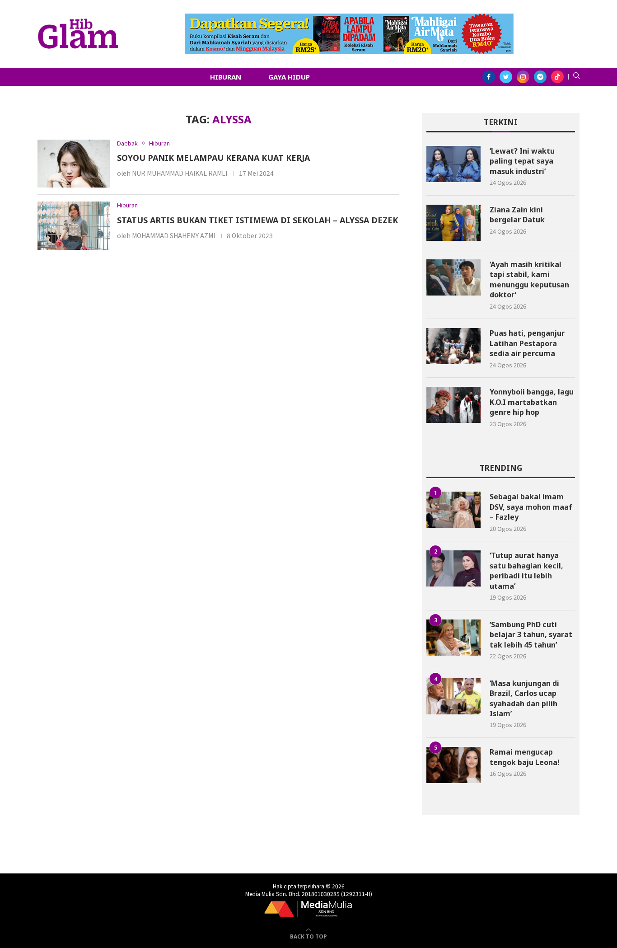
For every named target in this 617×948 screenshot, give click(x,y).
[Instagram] (523, 76)
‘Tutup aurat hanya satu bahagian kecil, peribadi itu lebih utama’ (526, 570)
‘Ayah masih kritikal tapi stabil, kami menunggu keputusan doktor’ (529, 279)
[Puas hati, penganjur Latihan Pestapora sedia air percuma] (453, 346)
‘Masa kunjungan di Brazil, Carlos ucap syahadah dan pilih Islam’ (524, 698)
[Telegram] (540, 76)
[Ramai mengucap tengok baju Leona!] (453, 765)
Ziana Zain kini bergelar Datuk (517, 215)
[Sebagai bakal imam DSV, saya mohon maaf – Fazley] (453, 510)
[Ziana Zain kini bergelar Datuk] (453, 223)
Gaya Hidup (289, 76)
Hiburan (225, 76)
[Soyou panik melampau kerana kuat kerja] (73, 164)
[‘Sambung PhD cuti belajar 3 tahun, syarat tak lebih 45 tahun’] (453, 637)
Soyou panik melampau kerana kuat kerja (213, 157)
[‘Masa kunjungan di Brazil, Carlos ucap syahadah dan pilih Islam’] (453, 696)
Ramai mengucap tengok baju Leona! (525, 757)
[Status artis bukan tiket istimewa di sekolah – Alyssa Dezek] (73, 226)
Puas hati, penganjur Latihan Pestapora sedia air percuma (527, 343)
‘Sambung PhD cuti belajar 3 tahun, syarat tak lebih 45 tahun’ (531, 634)
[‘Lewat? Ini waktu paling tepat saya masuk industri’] (453, 164)
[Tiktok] (557, 76)
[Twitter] (506, 76)
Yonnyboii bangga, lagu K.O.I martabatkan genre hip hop (532, 402)
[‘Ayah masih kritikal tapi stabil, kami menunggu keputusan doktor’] (453, 277)
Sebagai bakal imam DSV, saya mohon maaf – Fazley (531, 507)
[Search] (576, 76)
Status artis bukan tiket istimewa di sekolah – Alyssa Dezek (257, 220)
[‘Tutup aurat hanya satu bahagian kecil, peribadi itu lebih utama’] (453, 568)
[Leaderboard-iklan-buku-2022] (349, 18)
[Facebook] (488, 76)
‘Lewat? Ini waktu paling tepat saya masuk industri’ (522, 161)
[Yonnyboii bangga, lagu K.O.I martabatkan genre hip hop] (453, 405)
